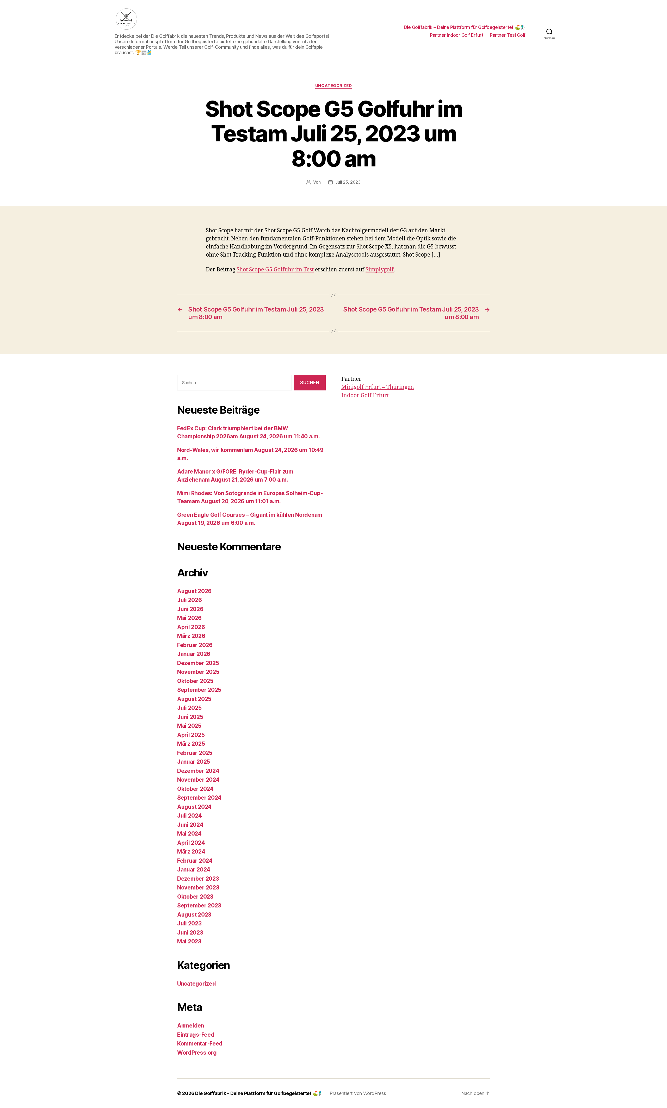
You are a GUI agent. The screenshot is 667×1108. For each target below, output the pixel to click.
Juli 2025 (189, 708)
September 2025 (199, 690)
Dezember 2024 (198, 771)
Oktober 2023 (195, 896)
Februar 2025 (194, 753)
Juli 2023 (189, 923)
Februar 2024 (195, 860)
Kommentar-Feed (200, 1043)
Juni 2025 (190, 717)
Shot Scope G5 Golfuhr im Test (275, 269)
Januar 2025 (193, 761)
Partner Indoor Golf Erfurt (456, 35)
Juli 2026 (189, 600)
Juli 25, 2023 (348, 182)
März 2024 (191, 851)
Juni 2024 (190, 824)
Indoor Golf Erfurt (365, 395)
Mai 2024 (189, 833)
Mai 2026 (189, 618)
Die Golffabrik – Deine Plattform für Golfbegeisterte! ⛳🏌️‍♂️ (465, 27)
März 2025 (191, 743)
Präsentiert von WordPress (358, 1093)
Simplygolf (380, 269)
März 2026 (191, 636)
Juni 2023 (190, 932)
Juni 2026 (190, 609)
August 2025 (194, 699)
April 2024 (191, 842)
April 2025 (191, 735)
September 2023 (199, 905)
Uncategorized (333, 85)
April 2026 (191, 627)
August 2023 (194, 914)
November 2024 (198, 779)
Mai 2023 (189, 941)
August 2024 (194, 807)
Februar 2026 (195, 645)
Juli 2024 (189, 815)
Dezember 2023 (198, 878)
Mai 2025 (189, 726)
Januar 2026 (193, 654)
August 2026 (194, 591)
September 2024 (199, 797)
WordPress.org (197, 1052)
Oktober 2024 (195, 789)
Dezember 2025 (198, 663)
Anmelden (190, 1025)
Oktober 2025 (195, 681)
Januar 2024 (193, 869)
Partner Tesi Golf (508, 35)
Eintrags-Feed (195, 1034)
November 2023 (198, 887)
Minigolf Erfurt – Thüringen (377, 387)
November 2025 (198, 672)
